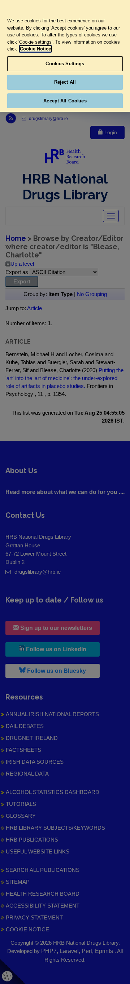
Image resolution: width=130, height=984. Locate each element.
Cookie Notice (35, 49)
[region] (65, 56)
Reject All (65, 82)
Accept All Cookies (64, 100)
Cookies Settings (65, 63)
